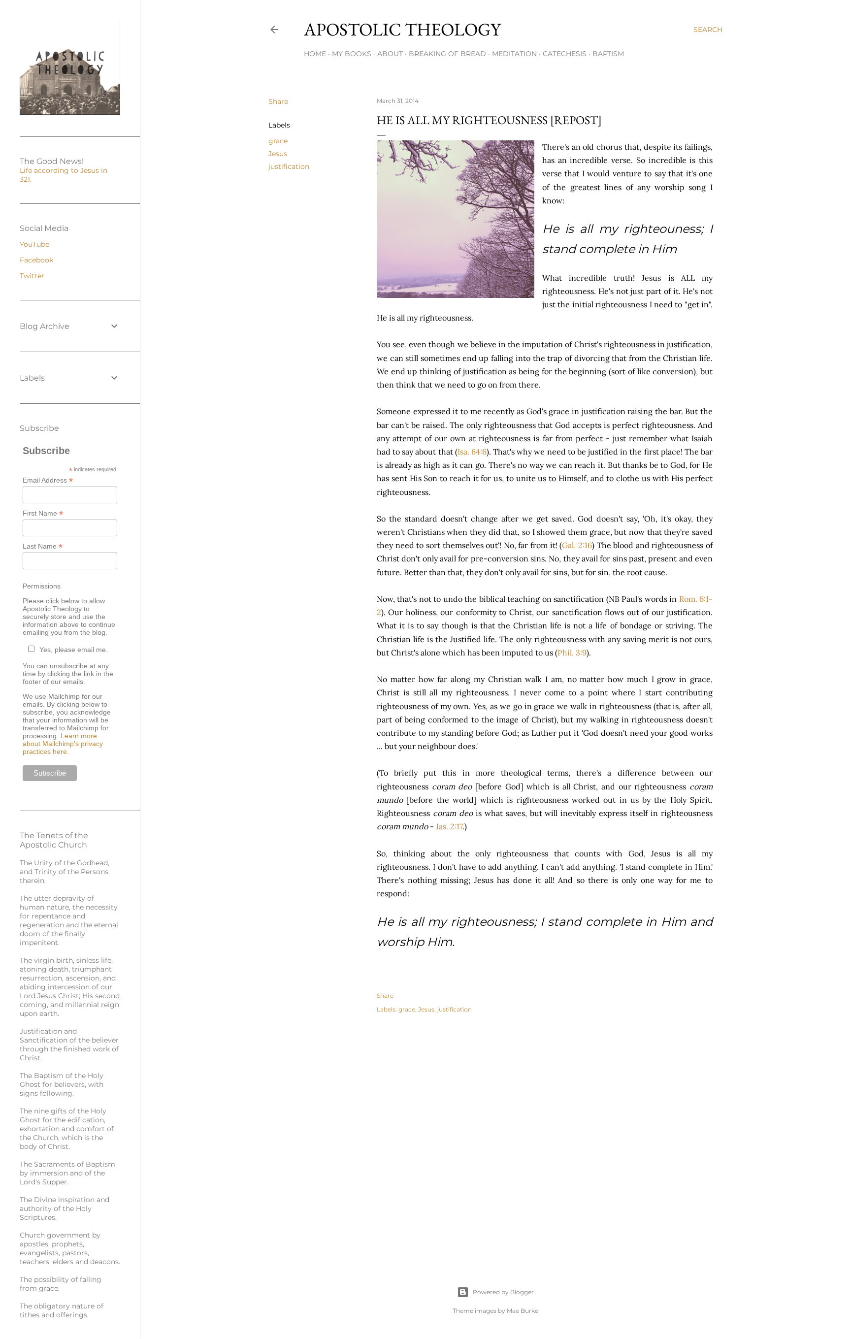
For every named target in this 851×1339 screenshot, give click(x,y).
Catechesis (565, 53)
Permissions (42, 586)
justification (288, 166)
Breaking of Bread (447, 53)
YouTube (34, 244)
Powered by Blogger (503, 1292)
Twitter (32, 275)
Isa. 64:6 (472, 452)
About (390, 53)
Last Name (43, 546)
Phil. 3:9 (572, 652)
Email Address (48, 480)
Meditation (514, 53)
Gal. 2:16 (577, 545)
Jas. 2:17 (449, 826)
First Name (43, 513)
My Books (351, 53)
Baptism (608, 53)
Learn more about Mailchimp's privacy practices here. (63, 743)
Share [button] (278, 101)
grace (278, 140)
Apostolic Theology (402, 29)
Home (315, 53)
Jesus (277, 153)
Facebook (36, 260)
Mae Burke (522, 1310)
